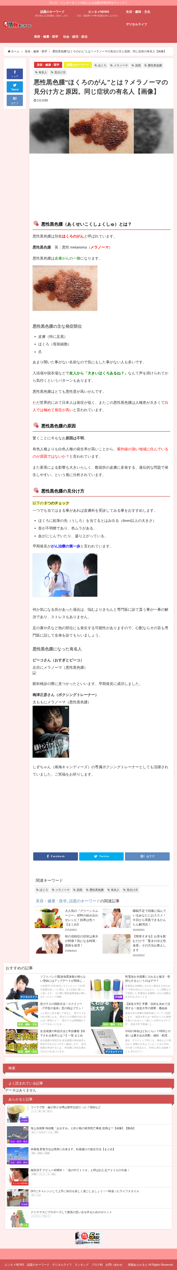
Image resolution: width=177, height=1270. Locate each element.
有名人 (43, 72)
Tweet (15, 89)
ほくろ (102, 65)
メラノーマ (121, 65)
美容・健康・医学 (46, 36)
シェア (14, 76)
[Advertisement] (67, 186)
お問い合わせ (114, 1264)
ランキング (82, 1264)
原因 (138, 65)
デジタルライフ (136, 24)
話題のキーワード (78, 64)
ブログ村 (97, 1264)
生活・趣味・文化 (138, 11)
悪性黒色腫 (155, 65)
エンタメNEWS (14, 1264)
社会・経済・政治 (75, 36)
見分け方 (60, 72)
